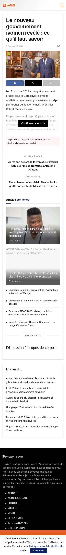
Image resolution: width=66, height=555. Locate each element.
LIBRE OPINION (16, 528)
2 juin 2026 (15, 240)
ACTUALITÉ (14, 493)
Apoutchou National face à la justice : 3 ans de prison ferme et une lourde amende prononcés (33, 232)
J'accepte (38, 551)
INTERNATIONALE (18, 523)
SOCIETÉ (12, 508)
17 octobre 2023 (14, 46)
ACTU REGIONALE (18, 498)
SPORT (11, 513)
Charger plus (33, 336)
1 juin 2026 (15, 281)
